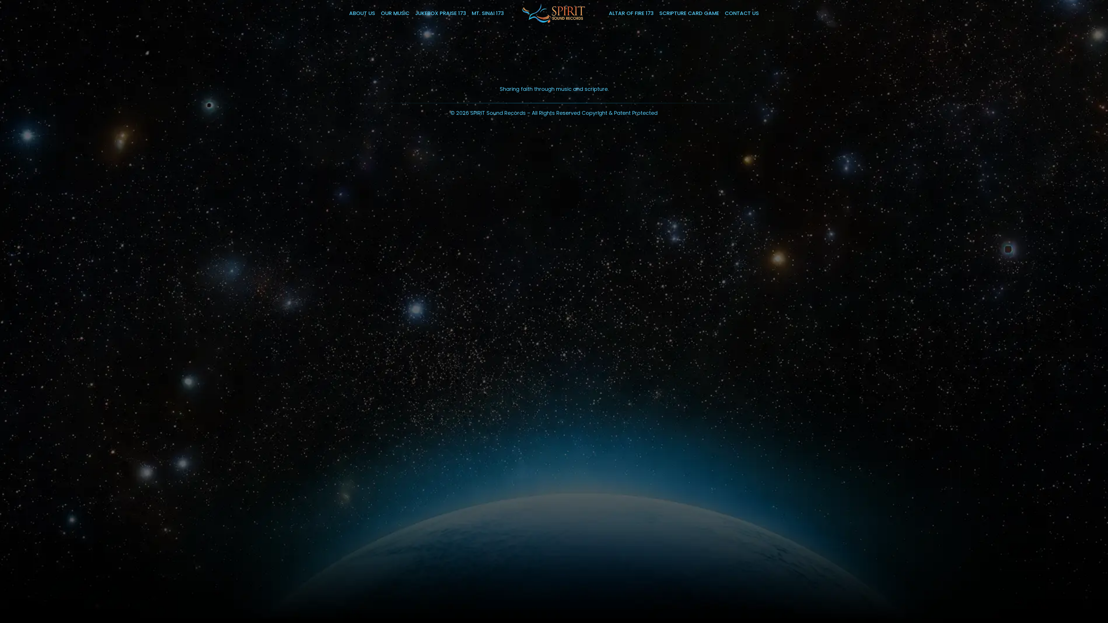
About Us (362, 13)
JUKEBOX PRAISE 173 (440, 13)
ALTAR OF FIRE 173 (631, 13)
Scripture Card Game (689, 13)
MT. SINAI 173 (488, 13)
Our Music (395, 13)
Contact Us (742, 13)
